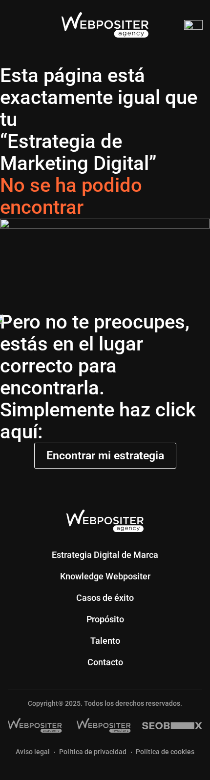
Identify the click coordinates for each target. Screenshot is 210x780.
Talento (105, 641)
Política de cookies (165, 752)
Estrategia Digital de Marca (105, 555)
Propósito (105, 619)
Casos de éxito (105, 598)
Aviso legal (33, 752)
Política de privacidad (92, 752)
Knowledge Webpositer (105, 576)
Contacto (105, 662)
